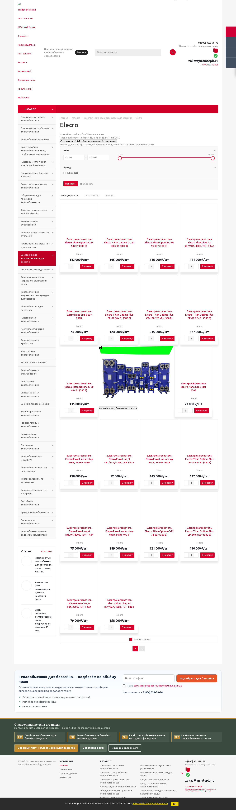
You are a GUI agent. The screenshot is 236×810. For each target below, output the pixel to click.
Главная (64, 765)
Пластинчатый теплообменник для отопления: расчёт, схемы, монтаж (43, 565)
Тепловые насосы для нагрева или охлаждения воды (158, 792)
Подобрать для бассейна (197, 678)
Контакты (65, 777)
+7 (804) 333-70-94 (152, 692)
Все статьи (46, 551)
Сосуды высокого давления (154, 779)
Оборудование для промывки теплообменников (116, 792)
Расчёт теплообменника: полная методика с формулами (144, 737)
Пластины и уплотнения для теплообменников (115, 781)
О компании (66, 769)
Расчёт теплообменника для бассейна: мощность (37, 737)
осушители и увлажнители (155, 767)
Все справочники (93, 747)
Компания (66, 761)
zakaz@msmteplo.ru (203, 60)
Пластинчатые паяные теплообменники (112, 767)
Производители (68, 773)
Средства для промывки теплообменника (153, 785)
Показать (70, 183)
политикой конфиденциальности (150, 803)
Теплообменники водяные (154, 797)
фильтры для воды (156, 774)
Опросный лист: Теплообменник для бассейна (46, 747)
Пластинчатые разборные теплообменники (114, 774)
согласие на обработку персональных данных (158, 685)
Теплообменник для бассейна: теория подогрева (90, 737)
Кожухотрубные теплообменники (118, 786)
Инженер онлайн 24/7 (125, 748)
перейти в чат (107, 408)
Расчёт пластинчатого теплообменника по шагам (193, 737)
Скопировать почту (126, 408)
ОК (174, 804)
